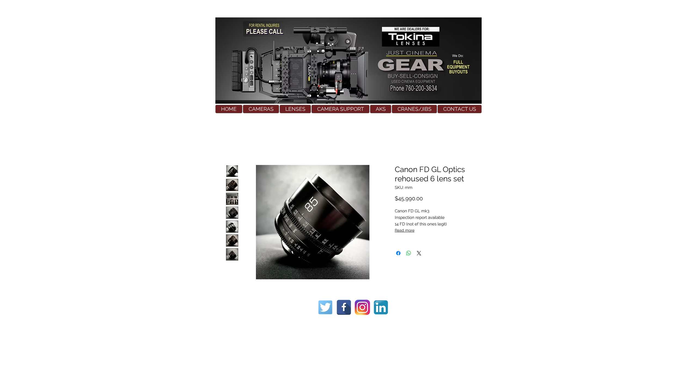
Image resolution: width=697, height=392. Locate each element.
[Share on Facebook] (398, 253)
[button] (261, 109)
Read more (404, 230)
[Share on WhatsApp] (408, 253)
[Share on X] (419, 253)
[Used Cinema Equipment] (325, 307)
